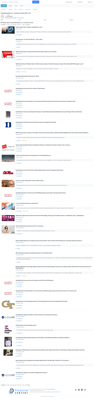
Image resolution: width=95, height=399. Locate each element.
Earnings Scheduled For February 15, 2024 (28, 76)
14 (25, 24)
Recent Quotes (69, 2)
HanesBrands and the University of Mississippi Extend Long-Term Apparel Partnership (39, 170)
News (15, 9)
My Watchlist (80, 2)
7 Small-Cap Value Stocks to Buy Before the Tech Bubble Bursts (34, 155)
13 (23, 24)
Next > (28, 24)
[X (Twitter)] (76, 391)
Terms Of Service (56, 391)
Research (71, 19)
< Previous (3, 24)
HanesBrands (20, 92)
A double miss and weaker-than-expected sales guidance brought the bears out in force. (35, 230)
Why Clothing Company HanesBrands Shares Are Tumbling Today (34, 253)
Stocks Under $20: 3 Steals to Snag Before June (29, 27)
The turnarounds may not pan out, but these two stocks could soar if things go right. (35, 330)
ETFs (16, 5)
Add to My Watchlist (20, 17)
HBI (29, 13)
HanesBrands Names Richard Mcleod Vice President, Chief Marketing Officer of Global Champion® (43, 337)
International (28, 9)
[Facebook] (79, 391)
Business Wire (19, 94)
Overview (10, 9)
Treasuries (35, 9)
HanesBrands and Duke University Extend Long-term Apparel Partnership (36, 122)
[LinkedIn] (82, 391)
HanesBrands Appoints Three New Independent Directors (31, 372)
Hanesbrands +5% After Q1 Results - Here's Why (29, 39)
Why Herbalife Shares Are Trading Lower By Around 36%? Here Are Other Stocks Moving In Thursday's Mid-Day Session (49, 240)
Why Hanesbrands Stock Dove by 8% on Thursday (30, 226)
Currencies (21, 9)
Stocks (10, 5)
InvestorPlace (19, 59)
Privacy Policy (48, 391)
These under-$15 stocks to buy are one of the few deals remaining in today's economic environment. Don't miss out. (41, 185)
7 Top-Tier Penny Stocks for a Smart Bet (27, 203)
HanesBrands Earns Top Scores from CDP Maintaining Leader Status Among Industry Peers (41, 193)
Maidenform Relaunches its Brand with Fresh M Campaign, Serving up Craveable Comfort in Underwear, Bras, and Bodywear (50, 215)
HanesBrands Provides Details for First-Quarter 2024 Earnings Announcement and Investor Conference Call (45, 101)
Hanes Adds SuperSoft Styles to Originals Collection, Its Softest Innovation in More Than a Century (43, 145)
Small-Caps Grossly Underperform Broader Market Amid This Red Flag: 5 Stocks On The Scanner (43, 360)
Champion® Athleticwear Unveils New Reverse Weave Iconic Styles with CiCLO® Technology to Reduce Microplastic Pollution (50, 350)
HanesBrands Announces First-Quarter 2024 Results (30, 88)
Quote (19, 19)
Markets (3, 5)
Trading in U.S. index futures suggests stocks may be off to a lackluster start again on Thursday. (37, 68)
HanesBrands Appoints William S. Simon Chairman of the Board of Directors (36, 314)
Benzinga (18, 47)
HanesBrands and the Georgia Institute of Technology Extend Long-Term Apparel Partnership (41, 301)
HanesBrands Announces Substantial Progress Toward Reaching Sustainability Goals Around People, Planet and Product (49, 111)
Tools (21, 5)
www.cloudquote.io (51, 389)
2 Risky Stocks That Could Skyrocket (26, 325)
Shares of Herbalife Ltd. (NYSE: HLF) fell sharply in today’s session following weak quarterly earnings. (38, 245)
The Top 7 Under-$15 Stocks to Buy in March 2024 (30, 180)
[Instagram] (85, 391)
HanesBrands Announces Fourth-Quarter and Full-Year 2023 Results (34, 280)
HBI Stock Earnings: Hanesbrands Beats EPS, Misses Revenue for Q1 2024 (36, 51)
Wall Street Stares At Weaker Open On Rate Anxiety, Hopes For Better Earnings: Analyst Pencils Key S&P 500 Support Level (50, 64)
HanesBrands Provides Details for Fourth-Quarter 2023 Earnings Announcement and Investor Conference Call (46, 290)
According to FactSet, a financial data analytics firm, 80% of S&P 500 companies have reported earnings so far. (40, 137)
